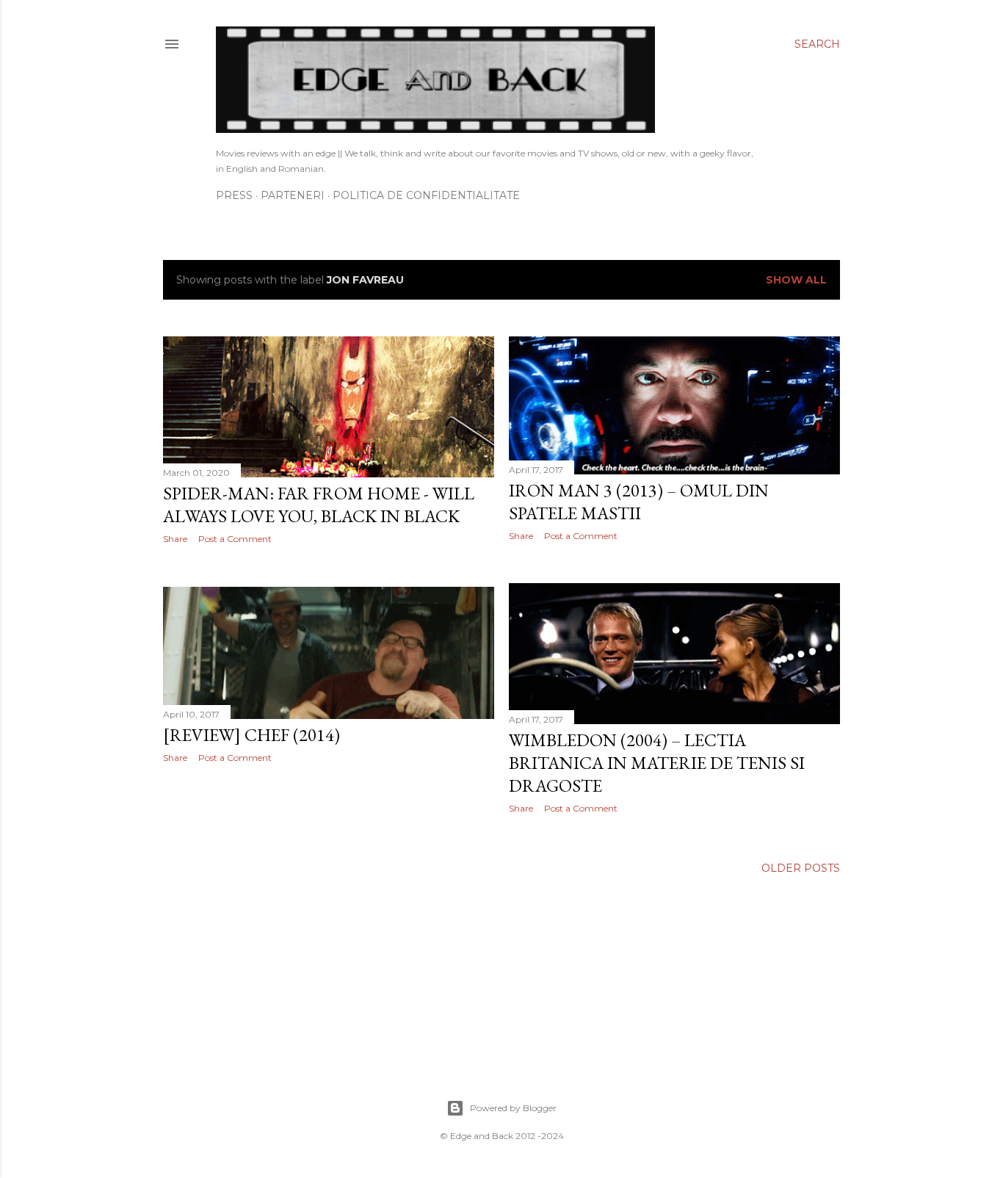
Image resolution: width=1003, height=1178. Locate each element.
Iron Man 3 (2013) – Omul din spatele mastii (639, 501)
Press (234, 195)
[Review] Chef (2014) (251, 734)
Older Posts (800, 868)
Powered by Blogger (513, 1107)
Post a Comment (235, 538)
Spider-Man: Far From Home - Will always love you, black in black (318, 504)
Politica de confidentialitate (426, 195)
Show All (796, 279)
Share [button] (175, 538)
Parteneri (293, 195)
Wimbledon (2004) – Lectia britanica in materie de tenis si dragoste (657, 763)
